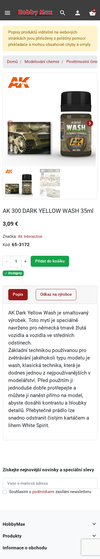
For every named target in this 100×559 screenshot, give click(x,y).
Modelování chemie (42, 61)
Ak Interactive (30, 236)
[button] (62, 13)
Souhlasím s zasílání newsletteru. (50, 491)
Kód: (7, 244)
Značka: (10, 236)
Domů (12, 61)
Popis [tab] (18, 294)
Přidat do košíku (50, 261)
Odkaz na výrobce (56, 294)
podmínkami (43, 491)
